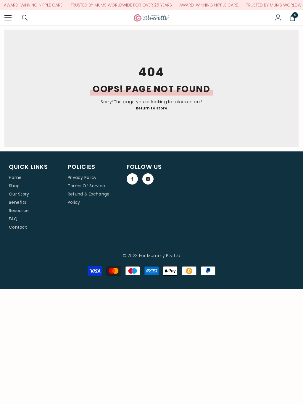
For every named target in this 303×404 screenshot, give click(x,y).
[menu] (8, 17)
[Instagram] (148, 179)
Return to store (151, 108)
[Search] (24, 17)
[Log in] (278, 17)
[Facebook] (132, 179)
